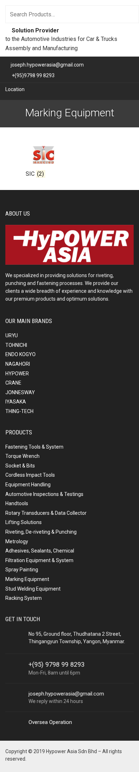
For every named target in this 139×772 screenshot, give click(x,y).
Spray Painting (21, 569)
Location (15, 89)
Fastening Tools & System (34, 447)
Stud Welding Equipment (33, 589)
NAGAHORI (17, 364)
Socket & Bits (20, 466)
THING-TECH (19, 411)
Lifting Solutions (23, 522)
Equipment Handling (28, 484)
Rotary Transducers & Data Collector (46, 513)
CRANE (13, 383)
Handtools (16, 503)
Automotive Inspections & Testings (44, 494)
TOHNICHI (16, 345)
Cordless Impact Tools (30, 475)
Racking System (23, 598)
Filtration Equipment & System (39, 560)
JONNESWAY (20, 392)
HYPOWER (17, 373)
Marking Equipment (27, 579)
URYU (11, 335)
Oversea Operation (50, 722)
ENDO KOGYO (20, 354)
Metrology (16, 541)
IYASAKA (15, 401)
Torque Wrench (22, 456)
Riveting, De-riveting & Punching (41, 532)
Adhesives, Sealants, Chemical (39, 551)
